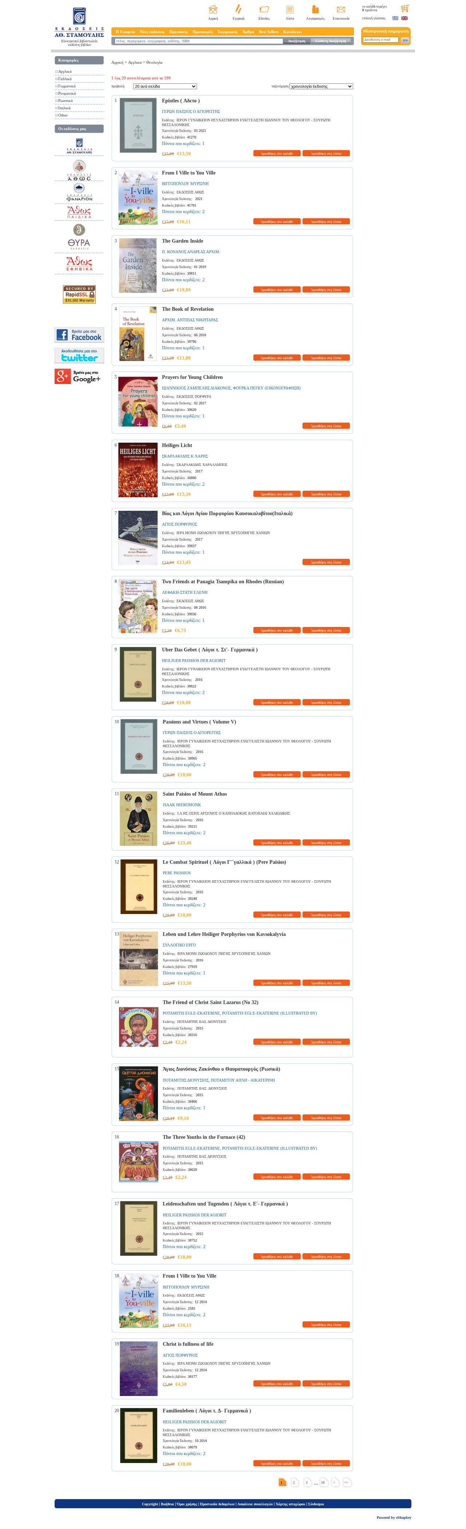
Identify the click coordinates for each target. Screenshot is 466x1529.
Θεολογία (154, 62)
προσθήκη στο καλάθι (277, 154)
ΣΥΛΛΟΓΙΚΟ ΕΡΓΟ (179, 945)
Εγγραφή (239, 18)
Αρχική (213, 18)
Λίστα (290, 18)
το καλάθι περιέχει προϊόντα (374, 8)
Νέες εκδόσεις (152, 32)
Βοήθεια (167, 1504)
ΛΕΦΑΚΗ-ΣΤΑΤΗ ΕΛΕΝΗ (185, 592)
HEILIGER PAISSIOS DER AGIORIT (194, 660)
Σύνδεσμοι (316, 1504)
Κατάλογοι (292, 32)
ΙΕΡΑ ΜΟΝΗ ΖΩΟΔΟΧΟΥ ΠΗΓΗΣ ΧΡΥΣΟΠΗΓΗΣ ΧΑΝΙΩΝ (223, 533)
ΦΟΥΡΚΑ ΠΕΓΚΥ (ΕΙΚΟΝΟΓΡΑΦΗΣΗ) (267, 388)
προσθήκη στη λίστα (326, 154)
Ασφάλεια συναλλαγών (255, 1504)
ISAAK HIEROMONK (182, 805)
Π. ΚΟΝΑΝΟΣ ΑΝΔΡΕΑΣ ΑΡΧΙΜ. (191, 252)
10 (323, 1483)
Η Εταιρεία (125, 32)
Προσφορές (203, 32)
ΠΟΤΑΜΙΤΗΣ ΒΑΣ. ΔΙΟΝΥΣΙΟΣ (202, 1088)
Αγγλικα (135, 62)
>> (346, 1483)
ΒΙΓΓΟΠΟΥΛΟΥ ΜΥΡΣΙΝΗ (185, 183)
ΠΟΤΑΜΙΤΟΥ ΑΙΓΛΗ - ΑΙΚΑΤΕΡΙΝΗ (243, 1080)
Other (63, 115)
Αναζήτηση (296, 41)
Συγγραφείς (228, 32)
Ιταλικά (64, 108)
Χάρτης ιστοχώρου (290, 1504)
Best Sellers (269, 32)
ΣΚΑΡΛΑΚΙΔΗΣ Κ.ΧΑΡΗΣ (185, 456)
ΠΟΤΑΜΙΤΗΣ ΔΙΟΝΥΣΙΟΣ (186, 1080)
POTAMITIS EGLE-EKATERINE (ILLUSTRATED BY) (269, 1013)
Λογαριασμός (315, 18)
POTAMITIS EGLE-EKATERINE (191, 1013)
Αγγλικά (65, 71)
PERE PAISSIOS (177, 873)
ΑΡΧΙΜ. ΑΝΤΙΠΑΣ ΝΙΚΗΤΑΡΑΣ (190, 320)
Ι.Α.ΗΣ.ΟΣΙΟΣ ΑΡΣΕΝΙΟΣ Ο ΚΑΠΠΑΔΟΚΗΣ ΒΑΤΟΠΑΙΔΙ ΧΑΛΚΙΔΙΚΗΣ (233, 813)
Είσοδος (264, 18)
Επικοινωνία (341, 18)
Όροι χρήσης (187, 1504)
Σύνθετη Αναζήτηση (330, 41)
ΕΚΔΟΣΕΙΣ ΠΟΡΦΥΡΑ (194, 397)
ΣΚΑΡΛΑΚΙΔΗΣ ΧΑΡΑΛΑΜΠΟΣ (202, 465)
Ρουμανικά (67, 93)
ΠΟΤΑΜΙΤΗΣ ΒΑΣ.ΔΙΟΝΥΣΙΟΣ (201, 1022)
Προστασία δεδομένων (217, 1504)
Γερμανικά (67, 86)
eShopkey (403, 1518)
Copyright (150, 1504)
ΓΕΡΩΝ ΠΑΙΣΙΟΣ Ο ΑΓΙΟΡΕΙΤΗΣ (191, 111)
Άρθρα (248, 32)
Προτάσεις (178, 32)
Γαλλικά (65, 79)
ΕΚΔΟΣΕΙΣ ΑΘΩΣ (190, 192)
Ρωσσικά (65, 100)
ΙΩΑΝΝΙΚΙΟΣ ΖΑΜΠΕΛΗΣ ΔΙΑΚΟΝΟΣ (196, 388)
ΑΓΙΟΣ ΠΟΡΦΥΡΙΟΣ (179, 524)
